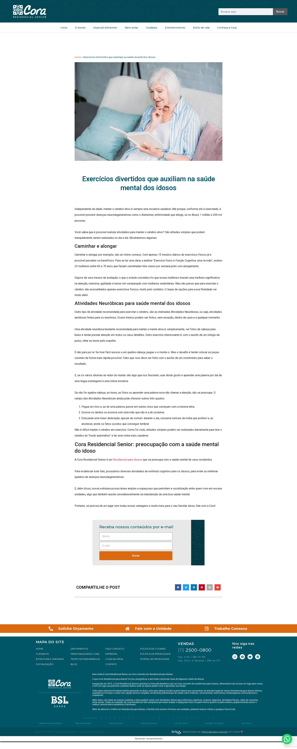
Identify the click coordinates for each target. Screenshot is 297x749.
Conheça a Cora (226, 27)
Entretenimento (175, 27)
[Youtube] (250, 656)
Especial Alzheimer (105, 27)
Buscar (280, 11)
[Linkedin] (257, 656)
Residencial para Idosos (127, 459)
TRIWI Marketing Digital (215, 731)
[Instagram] (234, 656)
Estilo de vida (201, 27)
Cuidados (151, 27)
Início (63, 27)
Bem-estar (131, 27)
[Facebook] (242, 656)
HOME (39, 648)
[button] (178, 587)
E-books (80, 27)
